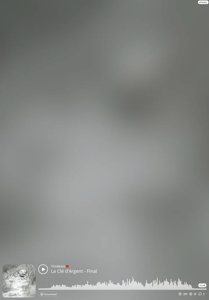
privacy (203, 2)
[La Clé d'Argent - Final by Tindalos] (43, 269)
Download (50, 294)
